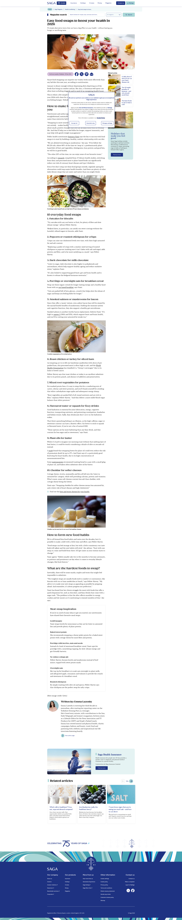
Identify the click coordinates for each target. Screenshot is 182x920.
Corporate (50, 894)
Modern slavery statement (108, 891)
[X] (128, 890)
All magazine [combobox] (110, 14)
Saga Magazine (58, 9)
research (61, 158)
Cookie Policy (101, 118)
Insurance (73, 3)
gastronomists (57, 462)
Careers (49, 881)
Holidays (83, 3)
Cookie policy (104, 881)
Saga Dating (86, 885)
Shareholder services (53, 891)
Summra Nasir (73, 136)
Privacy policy (104, 885)
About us (49, 878)
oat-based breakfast (66, 287)
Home (49, 9)
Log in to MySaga (130, 885)
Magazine (108, 3)
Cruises (91, 3)
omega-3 (57, 314)
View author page (70, 735)
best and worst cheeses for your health (74, 491)
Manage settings (107, 123)
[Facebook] (133, 890)
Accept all (74, 123)
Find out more (117, 154)
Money (100, 3)
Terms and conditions (106, 888)
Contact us (132, 878)
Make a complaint (130, 881)
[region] (91, 110)
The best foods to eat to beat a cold (127, 102)
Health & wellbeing (70, 9)
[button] (123, 781)
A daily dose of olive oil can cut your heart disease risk (127, 79)
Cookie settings (105, 878)
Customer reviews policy (107, 897)
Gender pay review (106, 894)
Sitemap (103, 900)
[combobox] (87, 15)
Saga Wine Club (87, 888)
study (51, 450)
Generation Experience (89, 881)
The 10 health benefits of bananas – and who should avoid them (126, 91)
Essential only (91, 123)
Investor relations (52, 885)
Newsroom (50, 888)
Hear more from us (88, 878)
